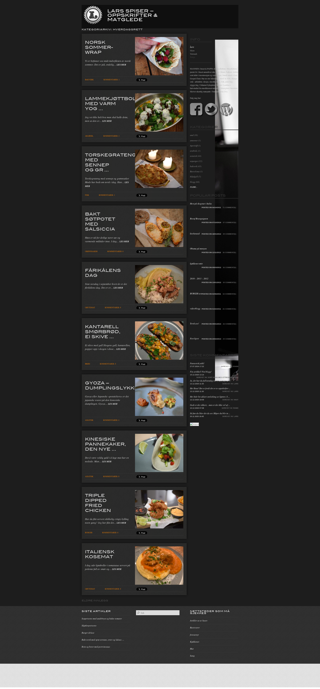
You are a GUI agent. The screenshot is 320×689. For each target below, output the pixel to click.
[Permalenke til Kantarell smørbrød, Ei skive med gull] (159, 358)
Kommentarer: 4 (111, 420)
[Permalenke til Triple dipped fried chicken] (159, 527)
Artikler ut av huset (198, 620)
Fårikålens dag (103, 272)
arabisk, (89, 136)
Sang (192, 655)
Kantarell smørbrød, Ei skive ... (102, 331)
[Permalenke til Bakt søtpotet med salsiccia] (159, 246)
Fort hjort (194, 338)
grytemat (90, 307)
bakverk (89, 79)
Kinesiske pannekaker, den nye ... (105, 444)
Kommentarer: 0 (115, 251)
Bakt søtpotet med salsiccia (100, 221)
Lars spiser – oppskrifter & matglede (132, 14)
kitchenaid (195, 233)
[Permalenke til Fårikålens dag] (159, 302)
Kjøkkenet (194, 641)
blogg (192, 181)
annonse (194, 140)
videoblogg (195, 308)
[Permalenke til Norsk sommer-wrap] (159, 74)
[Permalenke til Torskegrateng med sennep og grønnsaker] (159, 187)
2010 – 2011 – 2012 (199, 278)
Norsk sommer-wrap (99, 47)
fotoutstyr (194, 634)
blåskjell (194, 176)
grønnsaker (91, 251)
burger (88, 532)
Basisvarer (195, 627)
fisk (87, 195)
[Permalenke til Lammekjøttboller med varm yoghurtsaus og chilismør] (159, 130)
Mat (192, 648)
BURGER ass (196, 293)
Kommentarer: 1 (112, 79)
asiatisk (89, 420)
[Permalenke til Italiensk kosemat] (159, 583)
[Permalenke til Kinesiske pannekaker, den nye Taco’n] (159, 471)
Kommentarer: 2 (111, 136)
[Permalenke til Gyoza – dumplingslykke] (159, 415)
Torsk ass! (194, 323)
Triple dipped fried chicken (98, 502)
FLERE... (193, 187)
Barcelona (195, 171)
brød (87, 363)
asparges (194, 161)
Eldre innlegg (95, 600)
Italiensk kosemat (99, 554)
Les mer (121, 64)
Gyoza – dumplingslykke (111, 385)
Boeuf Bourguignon (199, 218)
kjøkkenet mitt (196, 263)
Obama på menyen (198, 248)
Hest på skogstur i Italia (201, 203)
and (192, 135)
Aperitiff (194, 145)
